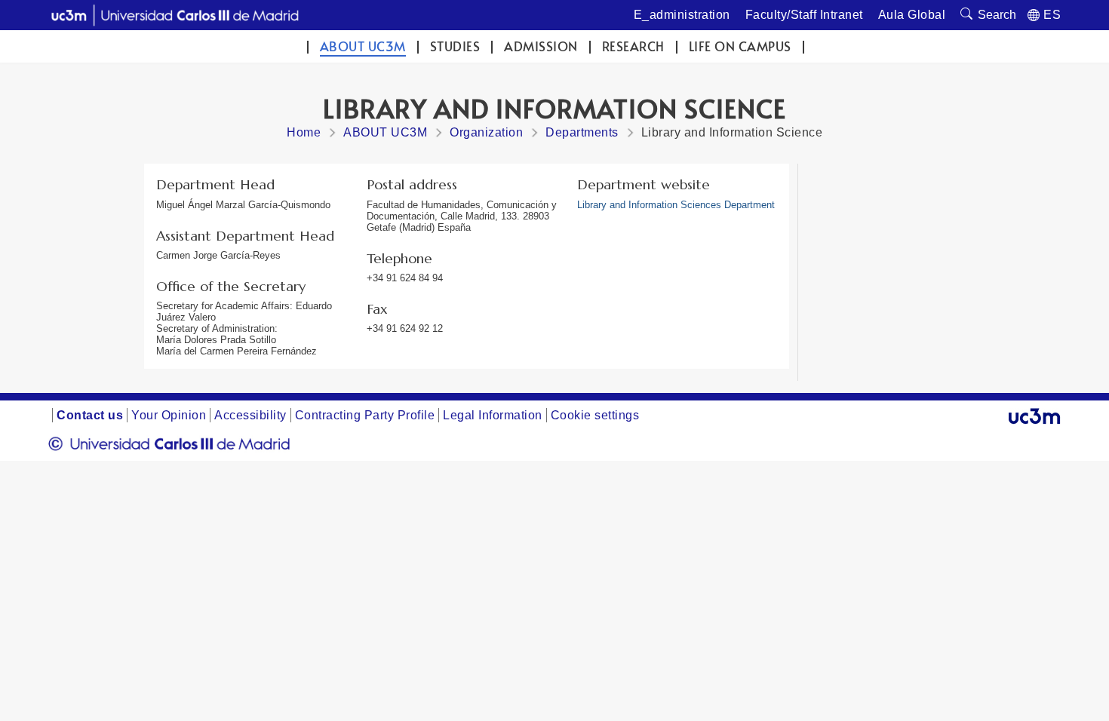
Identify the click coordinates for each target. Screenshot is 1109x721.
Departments (582, 132)
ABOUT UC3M (363, 46)
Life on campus (740, 46)
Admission (541, 46)
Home (304, 132)
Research (633, 46)
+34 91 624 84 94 (405, 278)
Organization (486, 132)
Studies (455, 46)
